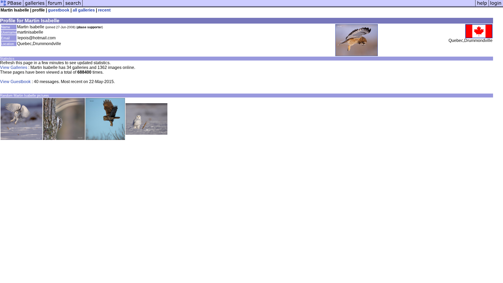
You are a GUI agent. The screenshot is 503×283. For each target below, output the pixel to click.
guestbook (58, 10)
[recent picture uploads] (34, 6)
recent (104, 10)
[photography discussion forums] (55, 6)
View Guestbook (15, 81)
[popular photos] (279, 6)
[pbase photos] (11, 6)
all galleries (84, 10)
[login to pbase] (496, 6)
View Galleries (13, 67)
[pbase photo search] (73, 6)
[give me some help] (482, 6)
